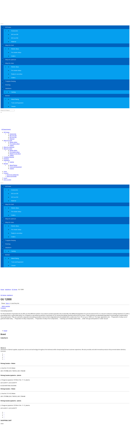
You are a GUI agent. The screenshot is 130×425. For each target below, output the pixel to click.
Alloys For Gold (9, 45)
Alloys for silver (9, 63)
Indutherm (8, 88)
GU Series (14, 289)
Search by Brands (11, 176)
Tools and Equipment (17, 103)
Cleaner (13, 106)
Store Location (7, 179)
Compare (3, 308)
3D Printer (8, 27)
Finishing (7, 85)
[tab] (66, 331)
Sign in (8, 303)
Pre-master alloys (16, 52)
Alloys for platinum (10, 59)
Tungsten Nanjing (10, 81)
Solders (13, 56)
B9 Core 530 (14, 34)
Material (13, 41)
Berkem (7, 95)
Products (6, 173)
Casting (13, 92)
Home (5, 171)
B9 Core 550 (14, 38)
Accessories (14, 31)
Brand (5, 331)
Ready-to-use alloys (16, 74)
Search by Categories (13, 175)
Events (5, 178)
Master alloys (15, 49)
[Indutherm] (6, 328)
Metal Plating (15, 99)
